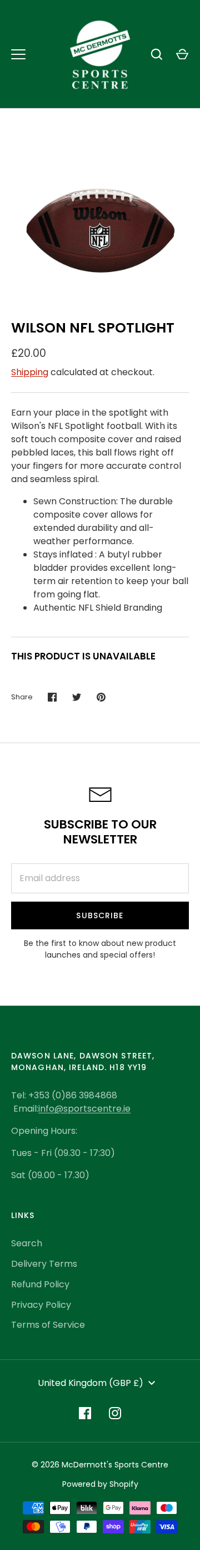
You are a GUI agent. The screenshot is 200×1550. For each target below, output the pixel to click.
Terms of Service (48, 1324)
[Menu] (18, 54)
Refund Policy (40, 1284)
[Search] (156, 54)
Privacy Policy (41, 1304)
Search (26, 1243)
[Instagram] (115, 1413)
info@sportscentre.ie (84, 1108)
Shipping (29, 372)
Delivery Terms (44, 1263)
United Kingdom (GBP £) (90, 1383)
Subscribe (99, 915)
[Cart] (182, 54)
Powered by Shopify (100, 1484)
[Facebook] (85, 1413)
